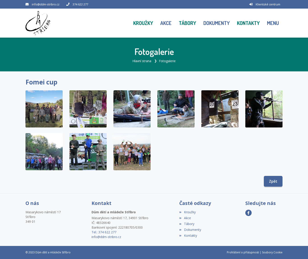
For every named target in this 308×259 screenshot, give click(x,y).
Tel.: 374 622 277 (104, 232)
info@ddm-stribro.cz (46, 4)
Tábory (189, 224)
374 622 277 (80, 4)
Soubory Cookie (272, 252)
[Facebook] (248, 213)
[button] (273, 23)
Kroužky (189, 212)
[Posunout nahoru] (297, 248)
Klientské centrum (268, 4)
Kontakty (190, 235)
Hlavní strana (141, 61)
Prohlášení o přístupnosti (243, 252)
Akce (187, 218)
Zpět (273, 181)
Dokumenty (192, 229)
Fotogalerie (167, 61)
